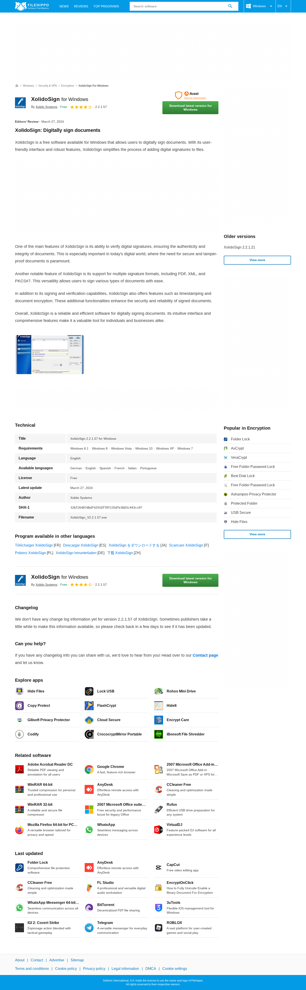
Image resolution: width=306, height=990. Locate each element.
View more (257, 260)
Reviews (81, 6)
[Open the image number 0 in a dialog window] (49, 354)
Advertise (56, 960)
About (19, 960)
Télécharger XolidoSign (34, 545)
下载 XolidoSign (120, 553)
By (44, 107)
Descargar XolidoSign (80, 545)
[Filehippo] (32, 6)
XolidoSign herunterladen (76, 553)
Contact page (205, 655)
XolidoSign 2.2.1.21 (239, 247)
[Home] (17, 86)
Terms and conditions (32, 969)
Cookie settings (174, 969)
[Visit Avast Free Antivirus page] (190, 95)
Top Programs (106, 6)
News (64, 6)
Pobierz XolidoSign (30, 553)
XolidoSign (59, 99)
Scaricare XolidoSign (186, 545)
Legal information (125, 969)
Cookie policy (66, 969)
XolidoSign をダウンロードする (134, 545)
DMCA (150, 969)
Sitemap (77, 960)
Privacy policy (94, 969)
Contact (37, 960)
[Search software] (230, 6)
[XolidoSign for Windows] (20, 102)
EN (280, 6)
